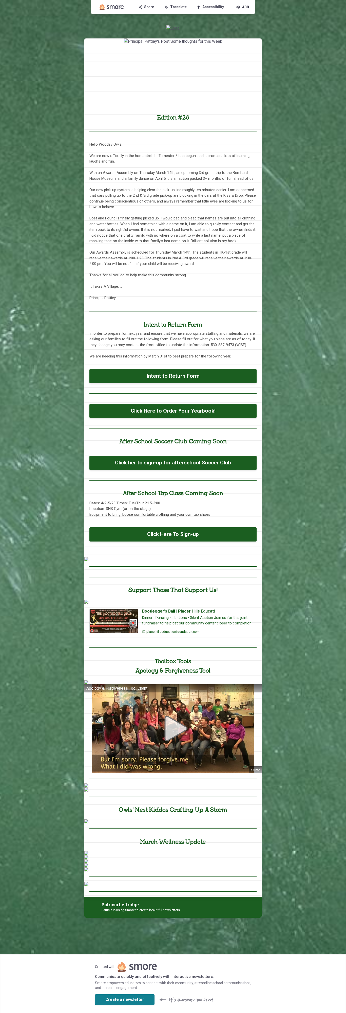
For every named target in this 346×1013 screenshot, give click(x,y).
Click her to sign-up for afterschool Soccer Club (173, 463)
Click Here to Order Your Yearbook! (173, 411)
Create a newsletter (124, 999)
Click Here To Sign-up (173, 534)
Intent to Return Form (173, 376)
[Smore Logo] (111, 7)
